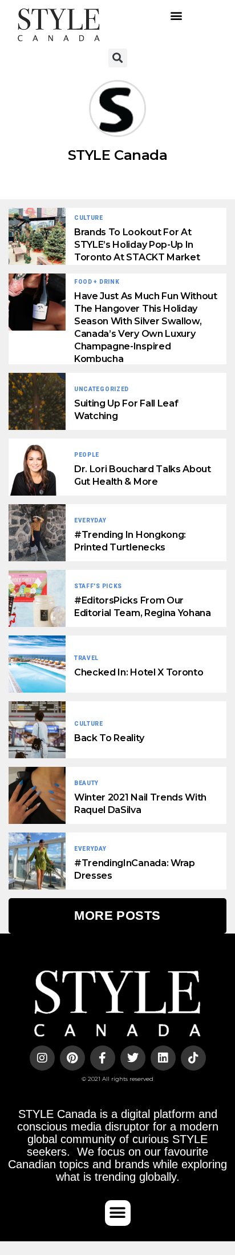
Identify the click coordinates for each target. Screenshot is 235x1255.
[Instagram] (42, 1058)
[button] (176, 15)
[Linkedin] (163, 1058)
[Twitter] (132, 1058)
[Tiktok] (193, 1058)
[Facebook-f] (102, 1058)
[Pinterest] (72, 1058)
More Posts (117, 915)
